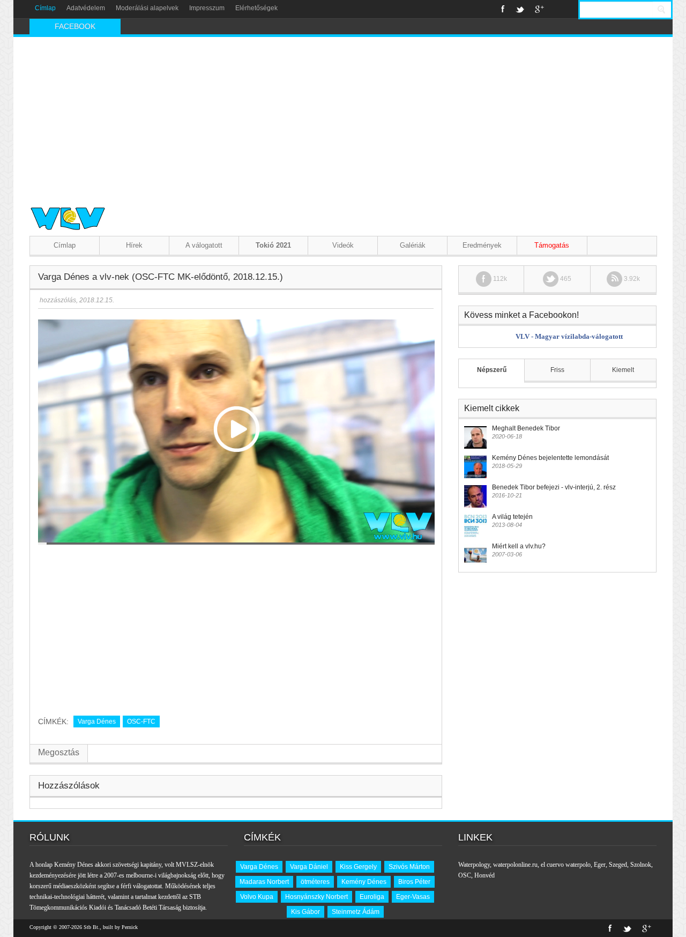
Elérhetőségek (256, 8)
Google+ (539, 9)
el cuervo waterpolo (566, 864)
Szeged (618, 864)
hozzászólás (57, 300)
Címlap (45, 8)
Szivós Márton (409, 867)
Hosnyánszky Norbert (316, 897)
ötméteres (315, 882)
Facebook (503, 9)
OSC (464, 875)
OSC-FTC (141, 721)
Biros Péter (414, 882)
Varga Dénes (97, 721)
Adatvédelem (85, 8)
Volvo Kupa (256, 897)
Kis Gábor (305, 912)
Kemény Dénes (363, 882)
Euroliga (372, 897)
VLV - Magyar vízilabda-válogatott (569, 336)
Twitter (520, 9)
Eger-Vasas (413, 897)
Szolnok (640, 864)
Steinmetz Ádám (355, 912)
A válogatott (203, 245)
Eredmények (482, 245)
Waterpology (474, 864)
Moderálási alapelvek (147, 8)
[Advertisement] (343, 117)
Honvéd (484, 875)
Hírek (134, 245)
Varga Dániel (309, 867)
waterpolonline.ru (515, 864)
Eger (600, 864)
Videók (343, 245)
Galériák (413, 245)
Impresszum (207, 8)
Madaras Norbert (264, 882)
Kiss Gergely (358, 867)
